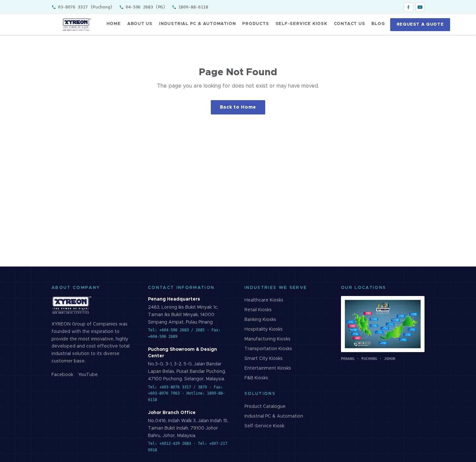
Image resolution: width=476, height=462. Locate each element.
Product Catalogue (265, 406)
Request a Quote (420, 24)
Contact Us (349, 24)
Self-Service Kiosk (301, 24)
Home (114, 24)
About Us (140, 24)
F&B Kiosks (256, 378)
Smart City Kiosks (263, 358)
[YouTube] (420, 7)
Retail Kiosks (258, 310)
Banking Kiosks (260, 319)
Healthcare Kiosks (263, 300)
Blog (378, 24)
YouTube (88, 375)
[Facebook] (408, 7)
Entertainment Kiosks (267, 368)
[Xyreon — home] (76, 24)
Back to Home (238, 107)
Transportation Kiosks (268, 349)
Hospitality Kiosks (263, 329)
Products (255, 24)
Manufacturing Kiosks (267, 339)
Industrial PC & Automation (197, 24)
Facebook (62, 375)
